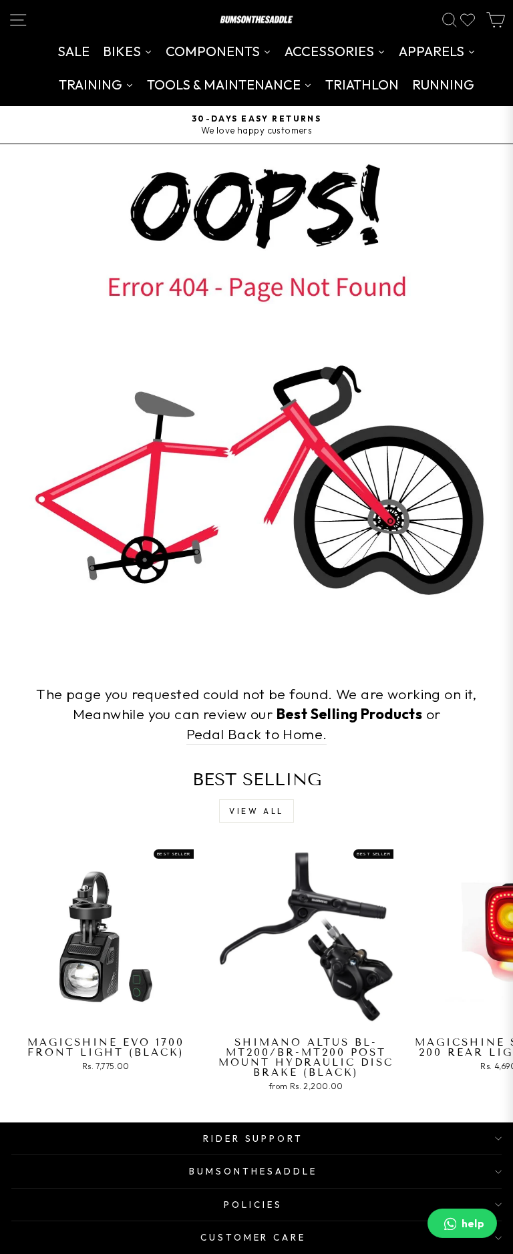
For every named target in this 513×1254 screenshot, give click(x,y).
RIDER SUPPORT (253, 1138)
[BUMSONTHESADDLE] (256, 19)
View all (256, 811)
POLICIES (253, 1204)
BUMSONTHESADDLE (253, 1171)
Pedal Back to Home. (256, 733)
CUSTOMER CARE (253, 1237)
